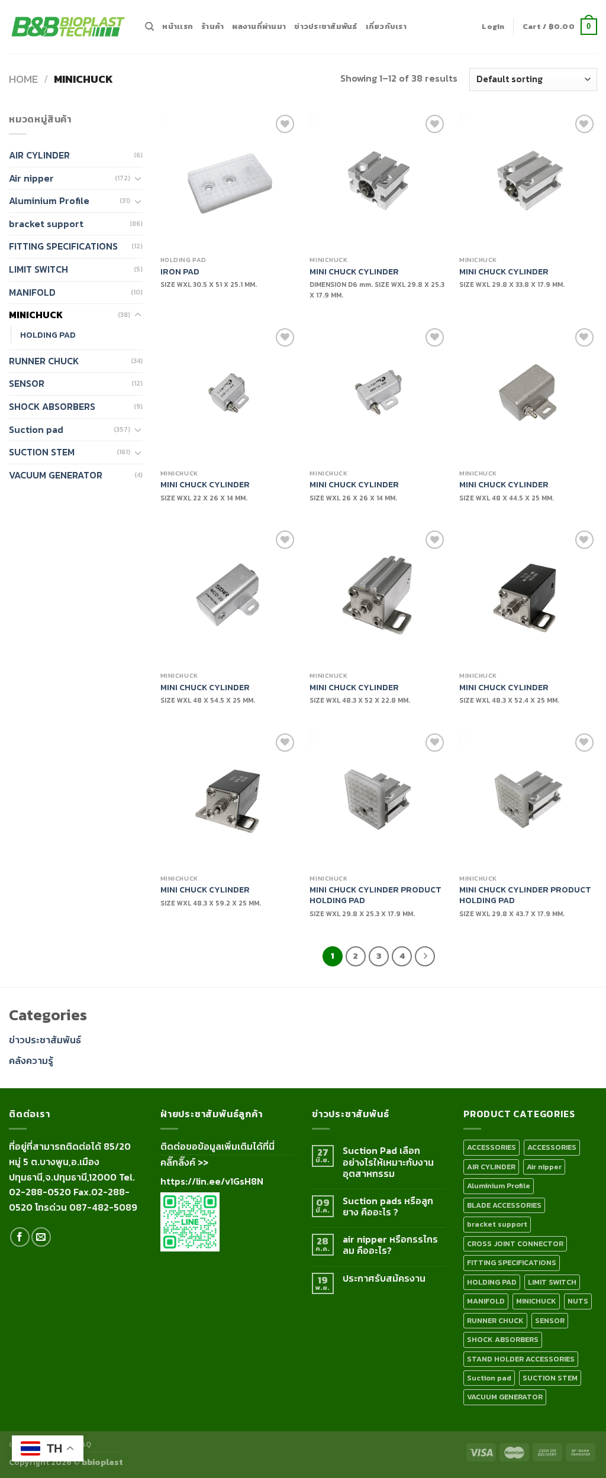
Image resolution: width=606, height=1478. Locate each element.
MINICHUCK (36, 315)
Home (23, 79)
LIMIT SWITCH (38, 269)
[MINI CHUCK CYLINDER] (378, 181)
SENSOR (26, 383)
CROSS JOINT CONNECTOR (515, 1243)
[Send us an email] (41, 1237)
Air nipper (31, 178)
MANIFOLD (32, 292)
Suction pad (36, 429)
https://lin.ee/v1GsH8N (211, 1181)
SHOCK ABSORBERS (52, 406)
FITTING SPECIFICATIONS (63, 246)
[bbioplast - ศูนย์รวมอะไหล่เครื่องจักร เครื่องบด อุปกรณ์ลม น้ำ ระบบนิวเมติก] (68, 27)
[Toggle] (138, 178)
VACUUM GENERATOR (55, 475)
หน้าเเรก (177, 26)
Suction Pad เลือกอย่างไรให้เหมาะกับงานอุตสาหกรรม (388, 1162)
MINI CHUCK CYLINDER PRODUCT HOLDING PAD (375, 895)
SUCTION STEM (42, 452)
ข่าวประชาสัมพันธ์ (325, 26)
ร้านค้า (212, 26)
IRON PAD (179, 271)
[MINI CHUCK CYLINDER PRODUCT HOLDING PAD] (378, 799)
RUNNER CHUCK (44, 361)
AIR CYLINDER (39, 155)
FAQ (83, 1444)
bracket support (46, 223)
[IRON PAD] (229, 181)
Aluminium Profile (49, 200)
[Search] (149, 26)
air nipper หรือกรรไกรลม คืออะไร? (390, 1245)
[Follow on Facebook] (20, 1237)
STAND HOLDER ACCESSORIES (521, 1358)
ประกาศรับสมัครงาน (384, 1278)
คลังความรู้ (31, 1060)
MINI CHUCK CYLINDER (354, 271)
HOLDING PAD (48, 334)
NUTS (578, 1300)
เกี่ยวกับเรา (386, 26)
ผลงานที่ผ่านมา (259, 26)
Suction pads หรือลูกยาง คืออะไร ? (388, 1206)
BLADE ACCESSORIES (504, 1205)
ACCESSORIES (491, 1147)
